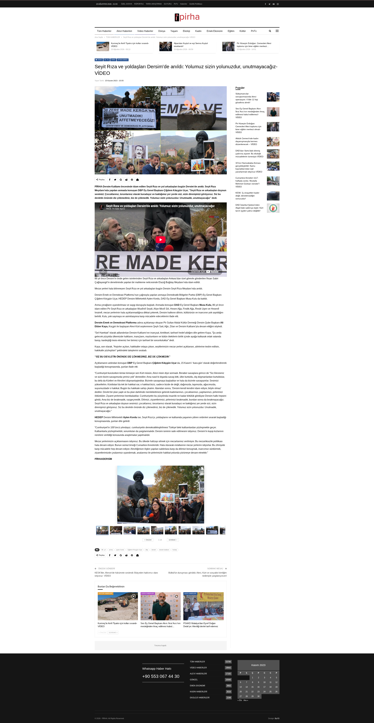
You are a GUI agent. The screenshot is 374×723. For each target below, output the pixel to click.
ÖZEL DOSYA (126, 4)
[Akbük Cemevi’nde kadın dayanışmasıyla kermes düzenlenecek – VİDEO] (273, 141)
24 (264, 692)
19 (276, 687)
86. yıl (106, 60)
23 (258, 692)
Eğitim (231, 31)
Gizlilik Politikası (195, 4)
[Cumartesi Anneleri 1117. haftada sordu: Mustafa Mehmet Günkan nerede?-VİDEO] (273, 181)
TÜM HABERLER (197, 662)
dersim (153, 550)
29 (252, 696)
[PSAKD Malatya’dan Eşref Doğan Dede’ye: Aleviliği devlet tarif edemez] (203, 606)
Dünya (161, 31)
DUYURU (168, 4)
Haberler (183, 4)
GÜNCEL (194, 680)
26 (276, 692)
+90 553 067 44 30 (160, 676)
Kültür (243, 31)
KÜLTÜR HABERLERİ (105, 593)
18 (270, 687)
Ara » (246, 700)
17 (264, 687)
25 (270, 692)
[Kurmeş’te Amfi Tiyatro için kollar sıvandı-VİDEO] (103, 46)
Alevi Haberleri (124, 31)
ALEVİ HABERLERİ (190, 593)
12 (276, 682)
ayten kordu (123, 60)
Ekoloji (186, 31)
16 (258, 687)
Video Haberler (145, 31)
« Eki (240, 700)
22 (252, 692)
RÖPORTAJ (139, 4)
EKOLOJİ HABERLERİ (199, 698)
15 (252, 687)
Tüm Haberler (104, 31)
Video (99, 60)
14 (247, 687)
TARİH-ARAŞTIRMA (154, 4)
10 (264, 682)
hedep (175, 550)
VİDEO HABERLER (198, 668)
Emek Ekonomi (215, 31)
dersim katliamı (164, 550)
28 (247, 696)
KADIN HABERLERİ (148, 593)
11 (270, 682)
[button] (117, 530)
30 (258, 696)
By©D (277, 718)
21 (247, 692)
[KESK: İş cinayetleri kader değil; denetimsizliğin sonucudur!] (273, 196)
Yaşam (174, 31)
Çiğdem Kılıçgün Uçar (135, 550)
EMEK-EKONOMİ (197, 686)
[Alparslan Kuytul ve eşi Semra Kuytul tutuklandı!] (165, 46)
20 (241, 692)
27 (241, 696)
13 (241, 687)
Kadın (198, 31)
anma (113, 60)
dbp (147, 550)
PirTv (176, 4)
